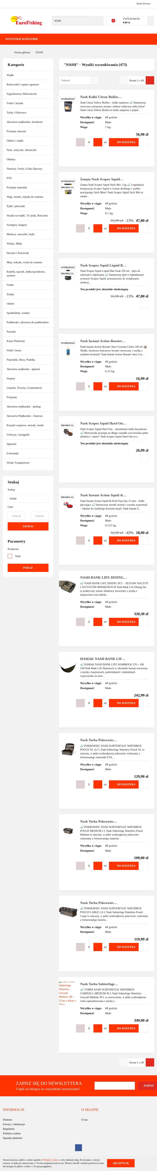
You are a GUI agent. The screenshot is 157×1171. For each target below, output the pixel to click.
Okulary (11, 159)
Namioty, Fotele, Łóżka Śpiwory (25, 168)
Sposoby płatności (12, 1138)
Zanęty (10, 294)
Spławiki (11, 444)
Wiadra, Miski (14, 243)
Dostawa (7, 1119)
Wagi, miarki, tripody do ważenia (25, 196)
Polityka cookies (12, 1133)
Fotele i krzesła (15, 103)
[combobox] (79, 80)
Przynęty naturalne (17, 187)
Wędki (11, 75)
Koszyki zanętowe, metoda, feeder (25, 425)
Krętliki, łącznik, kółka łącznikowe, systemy (26, 273)
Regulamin (9, 1128)
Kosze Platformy (16, 341)
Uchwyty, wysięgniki (18, 434)
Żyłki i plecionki (16, 206)
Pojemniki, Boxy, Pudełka (21, 359)
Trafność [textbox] (65, 80)
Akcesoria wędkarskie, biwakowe (25, 122)
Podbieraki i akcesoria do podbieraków (28, 322)
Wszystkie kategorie (21, 39)
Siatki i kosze (14, 350)
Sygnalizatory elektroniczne (22, 93)
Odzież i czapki (15, 140)
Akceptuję (121, 1163)
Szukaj (28, 526)
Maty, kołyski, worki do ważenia (24, 262)
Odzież (11, 303)
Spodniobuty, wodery (18, 313)
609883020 (6, 3)
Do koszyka (126, 142)
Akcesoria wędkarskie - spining (24, 406)
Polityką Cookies (50, 1160)
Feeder (10, 284)
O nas (84, 1119)
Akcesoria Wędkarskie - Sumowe (25, 416)
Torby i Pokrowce (17, 112)
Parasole (11, 331)
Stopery (11, 378)
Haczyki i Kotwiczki (18, 253)
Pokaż (28, 567)
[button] (14, 1110)
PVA (9, 178)
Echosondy (13, 453)
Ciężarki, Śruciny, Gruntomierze (24, 387)
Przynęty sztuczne (17, 131)
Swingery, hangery (17, 225)
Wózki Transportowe (18, 462)
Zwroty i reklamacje (14, 1124)
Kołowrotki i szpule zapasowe (23, 84)
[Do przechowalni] (144, 142)
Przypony (12, 397)
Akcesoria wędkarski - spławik (24, 369)
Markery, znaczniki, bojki (20, 234)
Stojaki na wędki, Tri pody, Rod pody (27, 215)
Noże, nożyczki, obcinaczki (21, 150)
